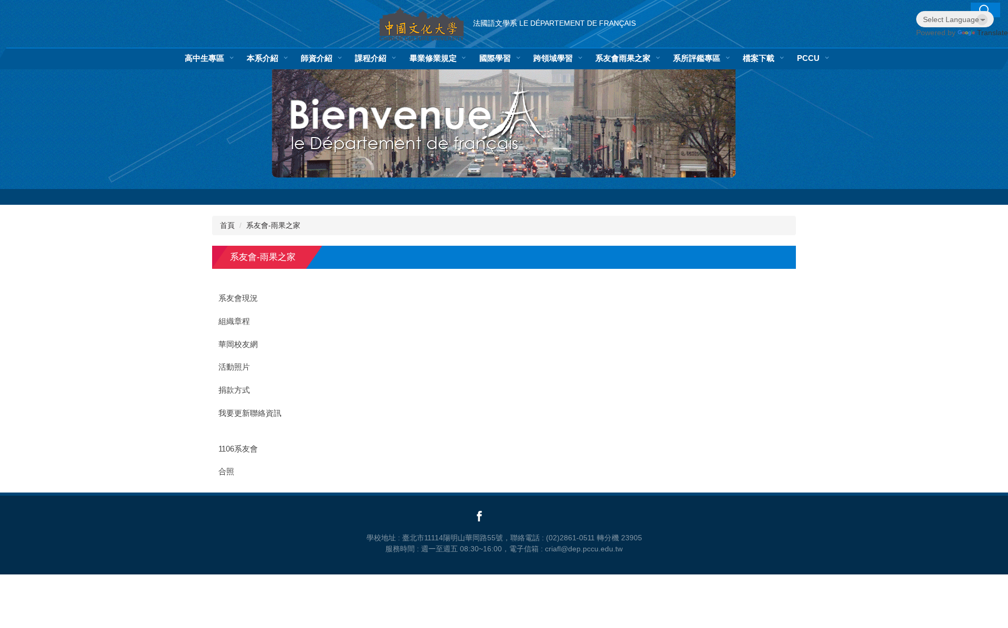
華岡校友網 (238, 344)
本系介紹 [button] (262, 58)
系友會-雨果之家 (273, 225)
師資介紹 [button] (316, 58)
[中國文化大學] (421, 24)
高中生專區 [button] (204, 58)
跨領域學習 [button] (553, 58)
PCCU (808, 58)
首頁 (227, 225)
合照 (226, 471)
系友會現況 (238, 298)
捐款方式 (234, 390)
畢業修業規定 (433, 58)
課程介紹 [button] (370, 58)
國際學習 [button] (495, 58)
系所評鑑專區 (696, 58)
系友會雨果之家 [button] (622, 58)
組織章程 (234, 321)
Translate (992, 32)
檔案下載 (758, 58)
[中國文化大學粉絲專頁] (477, 515)
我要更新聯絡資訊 (249, 413)
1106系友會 (238, 449)
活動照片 (234, 367)
